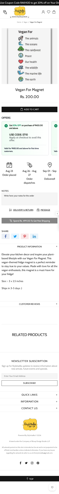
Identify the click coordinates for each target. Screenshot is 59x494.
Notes (5, 190)
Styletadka (19, 12)
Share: (5, 231)
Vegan (26, 22)
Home (19, 22)
